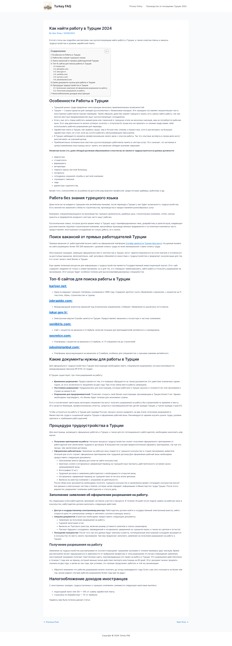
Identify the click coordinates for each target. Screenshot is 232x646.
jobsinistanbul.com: (64, 80)
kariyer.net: (60, 66)
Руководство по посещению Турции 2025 (166, 6)
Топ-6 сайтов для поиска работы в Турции (72, 63)
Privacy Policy (136, 6)
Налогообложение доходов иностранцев (71, 93)
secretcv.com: (62, 77)
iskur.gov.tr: (61, 72)
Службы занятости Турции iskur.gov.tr (144, 243)
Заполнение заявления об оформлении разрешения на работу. (82, 88)
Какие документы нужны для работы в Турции (74, 82)
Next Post (182, 622)
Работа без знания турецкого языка (69, 58)
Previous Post (51, 622)
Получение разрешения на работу (71, 91)
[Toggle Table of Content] (105, 51)
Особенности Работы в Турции (66, 55)
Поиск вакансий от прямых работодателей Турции (76, 61)
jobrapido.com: (63, 69)
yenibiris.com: (62, 74)
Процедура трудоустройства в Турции (70, 85)
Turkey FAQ (62, 6)
